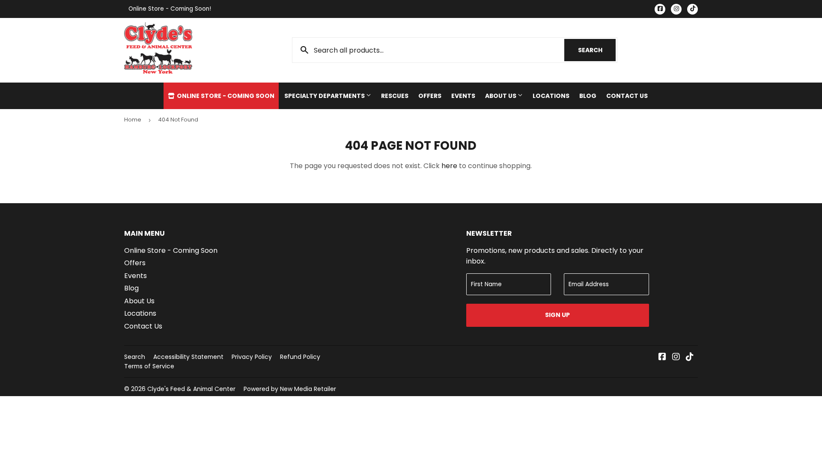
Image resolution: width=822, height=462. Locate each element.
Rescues (394, 96)
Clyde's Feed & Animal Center (191, 389)
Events (463, 96)
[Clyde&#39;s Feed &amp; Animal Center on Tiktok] (690, 357)
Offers (429, 96)
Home (132, 120)
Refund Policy (300, 356)
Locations (551, 96)
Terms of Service (149, 366)
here (449, 166)
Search (597, 50)
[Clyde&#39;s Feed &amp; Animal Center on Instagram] (676, 357)
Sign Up (557, 315)
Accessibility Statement (188, 356)
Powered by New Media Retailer (290, 389)
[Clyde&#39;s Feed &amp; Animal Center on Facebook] (662, 357)
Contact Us (627, 96)
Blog (587, 96)
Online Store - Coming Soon (225, 96)
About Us (501, 96)
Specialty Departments (325, 96)
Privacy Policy (252, 356)
